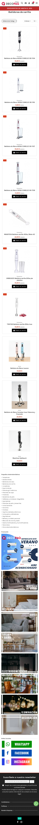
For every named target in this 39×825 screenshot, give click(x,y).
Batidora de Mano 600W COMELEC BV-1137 (19, 146)
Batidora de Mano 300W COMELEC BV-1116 (19, 102)
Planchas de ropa (8, 492)
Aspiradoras (6, 501)
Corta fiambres (7, 505)
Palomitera (6, 525)
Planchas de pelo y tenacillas (11, 503)
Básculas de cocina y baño (11, 520)
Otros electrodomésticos (10, 527)
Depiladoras (6, 516)
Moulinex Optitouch (20, 458)
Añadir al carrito (20, 64)
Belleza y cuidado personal (11, 518)
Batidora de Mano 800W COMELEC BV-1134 (19, 58)
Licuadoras (6, 486)
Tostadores (6, 477)
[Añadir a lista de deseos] (18, 54)
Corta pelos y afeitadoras (10, 514)
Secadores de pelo (8, 497)
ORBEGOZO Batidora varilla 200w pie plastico (19, 279)
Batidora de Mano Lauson (19, 368)
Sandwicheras (7, 479)
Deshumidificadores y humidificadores (15, 523)
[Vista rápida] (21, 54)
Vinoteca (5, 510)
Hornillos (5, 508)
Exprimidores (6, 488)
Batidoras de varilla (8, 484)
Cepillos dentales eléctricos (11, 512)
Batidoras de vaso (8, 482)
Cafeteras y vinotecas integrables (13, 499)
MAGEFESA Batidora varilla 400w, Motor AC (19, 234)
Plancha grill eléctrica (9, 490)
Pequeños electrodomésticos (10, 474)
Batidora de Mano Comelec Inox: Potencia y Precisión (19, 413)
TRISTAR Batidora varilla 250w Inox (19, 324)
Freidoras (5, 495)
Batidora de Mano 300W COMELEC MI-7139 (19, 190)
